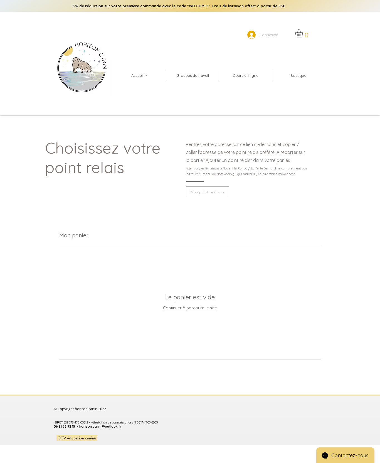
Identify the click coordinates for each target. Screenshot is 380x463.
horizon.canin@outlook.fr (100, 426)
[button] (304, 33)
